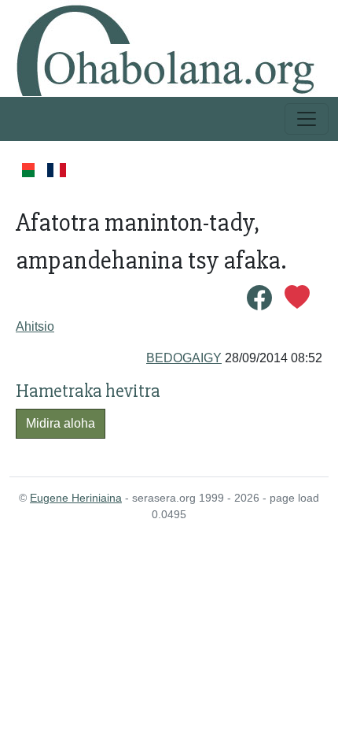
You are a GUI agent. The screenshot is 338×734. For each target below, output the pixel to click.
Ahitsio (35, 326)
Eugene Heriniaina (76, 497)
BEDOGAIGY (184, 358)
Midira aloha (60, 423)
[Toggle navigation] (307, 119)
